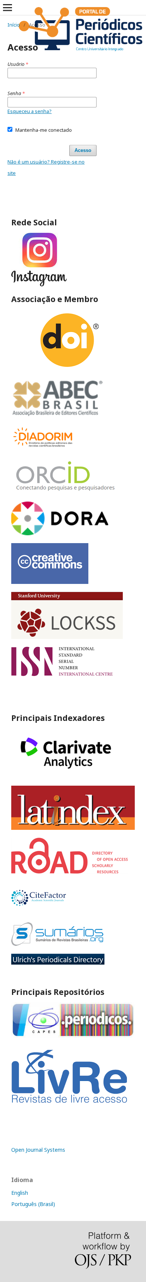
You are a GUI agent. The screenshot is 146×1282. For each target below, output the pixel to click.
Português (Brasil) (33, 1204)
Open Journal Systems (38, 1149)
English (19, 1192)
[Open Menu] (7, 7)
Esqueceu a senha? (29, 111)
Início (13, 24)
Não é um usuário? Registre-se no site (46, 167)
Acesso (82, 150)
